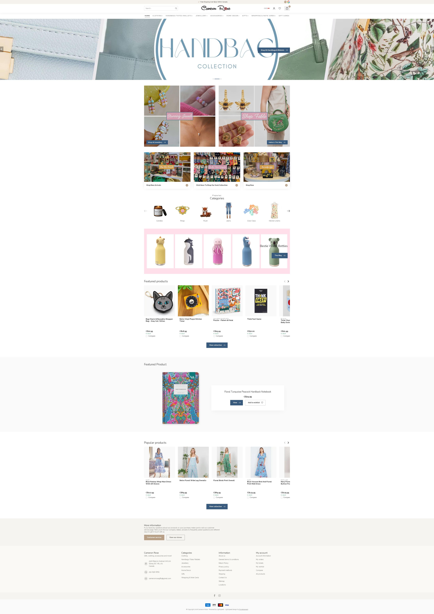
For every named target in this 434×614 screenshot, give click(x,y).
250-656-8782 (154, 572)
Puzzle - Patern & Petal (223, 320)
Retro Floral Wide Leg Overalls (193, 480)
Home (147, 16)
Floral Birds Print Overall (224, 480)
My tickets (259, 563)
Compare (151, 336)
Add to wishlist (254, 402)
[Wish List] (280, 8)
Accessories (216, 16)
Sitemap (222, 581)
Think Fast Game (254, 319)
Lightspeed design (231, 609)
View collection (215, 345)
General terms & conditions (229, 559)
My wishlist (260, 567)
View (235, 402)
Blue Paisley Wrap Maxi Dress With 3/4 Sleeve (158, 483)
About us (222, 556)
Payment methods (225, 570)
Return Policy (223, 563)
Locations (222, 585)
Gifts (245, 16)
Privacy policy (224, 567)
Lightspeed (220, 609)
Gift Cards (284, 16)
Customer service (154, 537)
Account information (263, 556)
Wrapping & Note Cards (263, 16)
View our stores (175, 537)
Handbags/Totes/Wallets (179, 16)
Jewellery (201, 16)
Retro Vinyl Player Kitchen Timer (191, 320)
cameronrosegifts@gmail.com (160, 578)
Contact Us (223, 577)
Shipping (222, 574)
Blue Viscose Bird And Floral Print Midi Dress (259, 483)
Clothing (157, 16)
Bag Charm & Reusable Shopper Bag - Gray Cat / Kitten (159, 320)
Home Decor (232, 16)
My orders (260, 559)
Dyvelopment (243, 609)
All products (260, 574)
